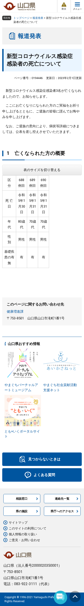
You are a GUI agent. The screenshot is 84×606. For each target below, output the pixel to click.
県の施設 (22, 511)
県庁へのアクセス (62, 511)
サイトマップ (18, 522)
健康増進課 (15, 312)
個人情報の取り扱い (23, 534)
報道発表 (37, 18)
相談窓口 (22, 498)
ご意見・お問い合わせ (24, 540)
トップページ (21, 18)
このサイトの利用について (27, 528)
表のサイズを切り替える (42, 170)
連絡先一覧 (62, 498)
